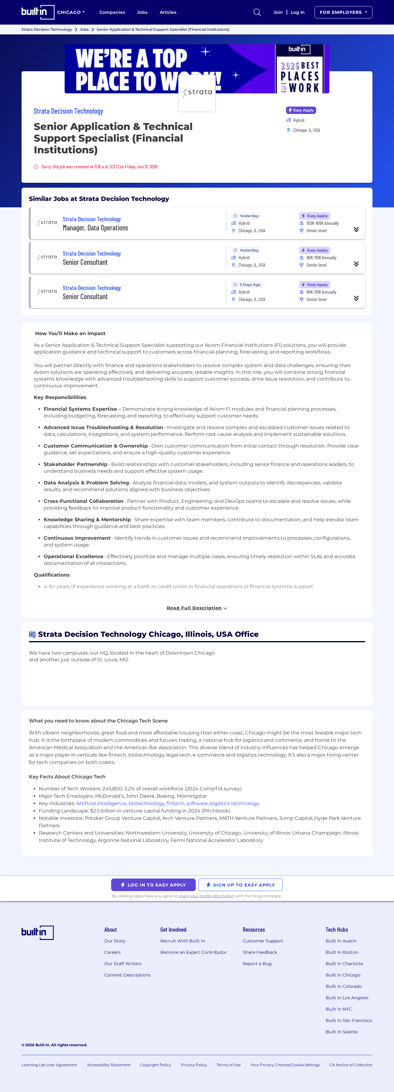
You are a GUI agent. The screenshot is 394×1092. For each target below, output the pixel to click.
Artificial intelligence (101, 803)
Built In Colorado (344, 986)
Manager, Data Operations (95, 227)
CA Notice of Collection (350, 1065)
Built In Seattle (342, 1032)
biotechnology (146, 803)
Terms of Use (229, 1065)
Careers (112, 952)
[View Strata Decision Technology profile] (197, 68)
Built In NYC (339, 1009)
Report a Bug (257, 963)
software (197, 803)
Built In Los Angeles (347, 997)
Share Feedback (260, 952)
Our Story (115, 941)
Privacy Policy (194, 1065)
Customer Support (263, 941)
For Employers (342, 12)
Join (278, 12)
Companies (112, 12)
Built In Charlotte (344, 963)
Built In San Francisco (349, 1020)
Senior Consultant (85, 261)
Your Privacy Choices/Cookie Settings (285, 1065)
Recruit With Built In (182, 941)
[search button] (257, 12)
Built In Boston (342, 952)
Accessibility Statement (109, 1065)
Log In (298, 12)
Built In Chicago (343, 975)
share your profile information (206, 896)
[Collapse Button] (356, 229)
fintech (175, 803)
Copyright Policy (155, 1065)
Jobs (142, 12)
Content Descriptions (127, 975)
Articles (168, 12)
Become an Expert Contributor (193, 952)
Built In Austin (341, 941)
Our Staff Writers (123, 963)
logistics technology (234, 803)
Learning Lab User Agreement (49, 1065)
